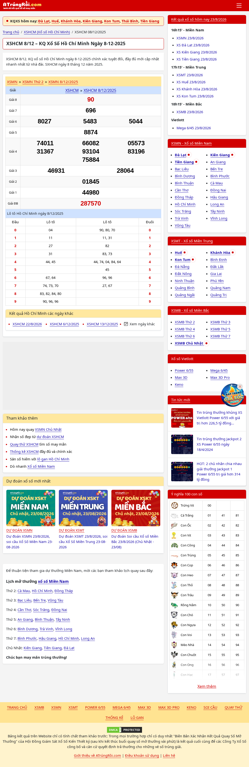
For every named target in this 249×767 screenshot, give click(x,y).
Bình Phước (27, 638)
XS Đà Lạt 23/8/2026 (193, 45)
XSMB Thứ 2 (185, 321)
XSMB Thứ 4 (185, 329)
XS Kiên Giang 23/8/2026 (197, 52)
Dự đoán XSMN (19, 530)
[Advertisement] (83, 376)
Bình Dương (28, 628)
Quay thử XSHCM (24, 444)
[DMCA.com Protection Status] (124, 729)
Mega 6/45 (219, 370)
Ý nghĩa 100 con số (186, 493)
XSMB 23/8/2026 (190, 111)
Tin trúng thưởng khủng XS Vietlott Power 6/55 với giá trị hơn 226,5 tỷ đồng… (219, 417)
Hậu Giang (47, 638)
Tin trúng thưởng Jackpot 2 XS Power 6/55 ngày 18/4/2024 (219, 444)
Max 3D (181, 377)
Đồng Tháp (63, 590)
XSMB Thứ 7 (220, 336)
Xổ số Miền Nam (41, 466)
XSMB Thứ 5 (220, 329)
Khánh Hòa (71, 20)
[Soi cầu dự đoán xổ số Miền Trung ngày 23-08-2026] (83, 508)
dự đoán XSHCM (50, 436)
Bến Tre (39, 600)
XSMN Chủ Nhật (48, 429)
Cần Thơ (24, 609)
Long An (88, 638)
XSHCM (72, 90)
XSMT (73, 707)
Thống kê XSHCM (24, 451)
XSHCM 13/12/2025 (102, 323)
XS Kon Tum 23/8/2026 (195, 96)
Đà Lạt (44, 20)
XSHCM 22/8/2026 (27, 323)
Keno (179, 384)
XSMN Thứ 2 (33, 81)
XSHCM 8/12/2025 (100, 90)
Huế (55, 20)
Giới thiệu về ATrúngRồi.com (97, 755)
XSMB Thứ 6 (185, 336)
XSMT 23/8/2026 (190, 74)
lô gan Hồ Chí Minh (53, 459)
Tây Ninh (63, 619)
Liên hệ (169, 755)
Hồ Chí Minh (42, 590)
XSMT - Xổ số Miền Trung (192, 240)
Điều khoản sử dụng (142, 755)
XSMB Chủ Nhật (189, 343)
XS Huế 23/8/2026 (191, 81)
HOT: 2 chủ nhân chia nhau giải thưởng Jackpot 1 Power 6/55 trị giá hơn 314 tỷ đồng (219, 471)
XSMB (39, 707)
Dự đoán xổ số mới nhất (28, 481)
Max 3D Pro (220, 377)
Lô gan (137, 717)
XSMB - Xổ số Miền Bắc (190, 310)
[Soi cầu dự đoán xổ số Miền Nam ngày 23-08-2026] (30, 508)
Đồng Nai (59, 609)
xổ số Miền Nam (53, 581)
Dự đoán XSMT (71, 530)
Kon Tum (112, 20)
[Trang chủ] (22, 5)
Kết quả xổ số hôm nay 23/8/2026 (198, 19)
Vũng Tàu (55, 600)
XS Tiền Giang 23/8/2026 (197, 59)
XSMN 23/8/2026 (190, 37)
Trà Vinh (46, 628)
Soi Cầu (210, 707)
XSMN (12, 81)
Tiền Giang (149, 20)
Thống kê (114, 717)
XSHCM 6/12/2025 (64, 323)
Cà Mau (24, 590)
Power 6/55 (184, 370)
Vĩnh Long (63, 628)
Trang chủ (17, 707)
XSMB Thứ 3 (220, 321)
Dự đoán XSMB (124, 530)
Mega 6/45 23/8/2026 (194, 127)
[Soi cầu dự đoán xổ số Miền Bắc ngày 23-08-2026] (135, 508)
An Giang (25, 619)
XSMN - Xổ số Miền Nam (191, 143)
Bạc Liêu (24, 600)
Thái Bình (130, 20)
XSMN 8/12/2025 (63, 81)
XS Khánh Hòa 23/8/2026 (197, 88)
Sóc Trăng (41, 609)
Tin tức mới (180, 399)
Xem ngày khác (142, 323)
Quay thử (233, 707)
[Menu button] (239, 5)
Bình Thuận (44, 619)
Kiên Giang (92, 20)
